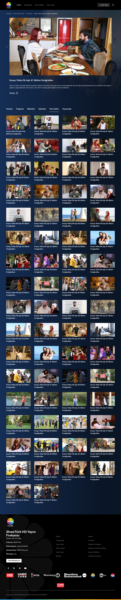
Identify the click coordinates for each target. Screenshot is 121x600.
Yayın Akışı (50, 5)
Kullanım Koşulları (94, 544)
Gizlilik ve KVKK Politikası (97, 548)
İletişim (58, 556)
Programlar (28, 5)
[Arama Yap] (113, 5)
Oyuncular (66, 109)
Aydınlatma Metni (94, 556)
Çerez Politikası (93, 552)
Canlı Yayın (60, 552)
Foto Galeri (54, 109)
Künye (90, 536)
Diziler (19, 5)
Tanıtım (9, 109)
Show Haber (39, 5)
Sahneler (42, 109)
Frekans (91, 540)
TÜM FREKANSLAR (14, 561)
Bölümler (31, 109)
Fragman (20, 109)
